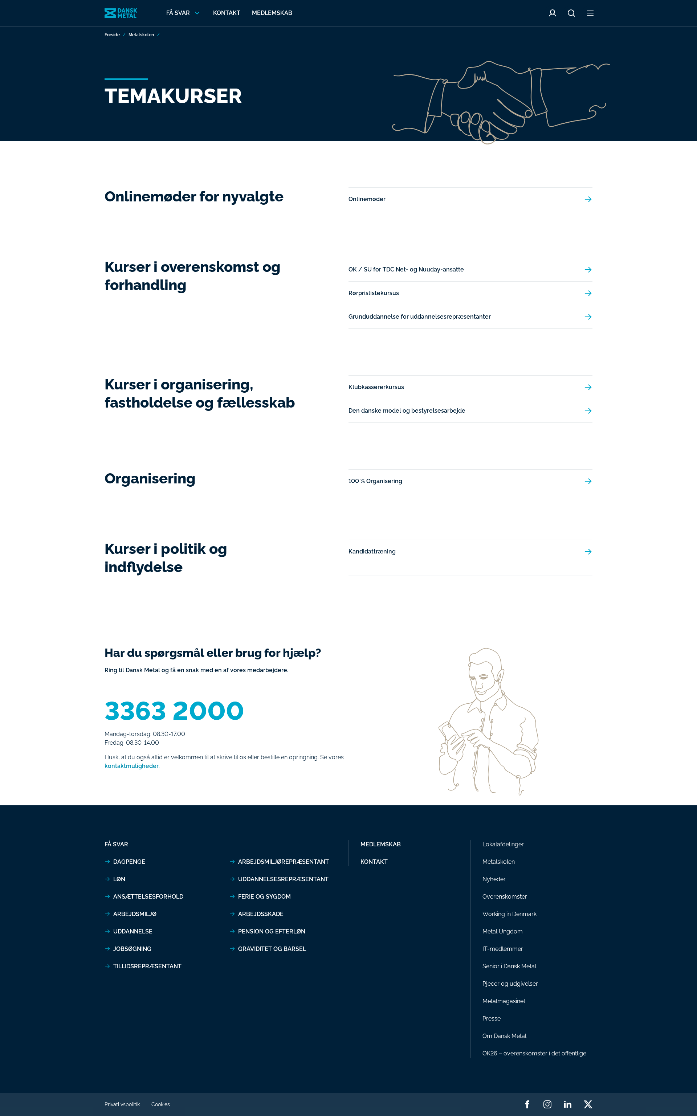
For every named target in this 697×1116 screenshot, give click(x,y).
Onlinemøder (367, 199)
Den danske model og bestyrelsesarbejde (406, 410)
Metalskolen (141, 34)
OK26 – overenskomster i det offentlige (534, 1053)
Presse (491, 1018)
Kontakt (226, 12)
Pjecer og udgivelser (510, 983)
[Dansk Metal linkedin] (567, 1104)
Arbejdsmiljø (134, 914)
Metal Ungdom (502, 931)
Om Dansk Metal (504, 1036)
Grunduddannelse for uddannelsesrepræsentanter (419, 316)
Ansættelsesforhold (148, 896)
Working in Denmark (509, 914)
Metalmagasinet (503, 1001)
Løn (119, 879)
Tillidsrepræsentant (147, 966)
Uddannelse (132, 931)
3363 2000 (174, 711)
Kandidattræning (372, 551)
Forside (112, 34)
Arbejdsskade (261, 914)
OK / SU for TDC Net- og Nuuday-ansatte (406, 269)
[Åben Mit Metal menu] (553, 13)
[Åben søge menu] (571, 13)
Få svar (116, 844)
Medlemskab (272, 12)
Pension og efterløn (271, 931)
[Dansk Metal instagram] (547, 1104)
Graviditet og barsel (272, 948)
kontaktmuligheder (132, 766)
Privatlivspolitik (122, 1104)
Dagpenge (129, 861)
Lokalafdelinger (503, 844)
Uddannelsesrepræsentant (283, 879)
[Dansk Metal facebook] (527, 1104)
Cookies (160, 1104)
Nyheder (494, 879)
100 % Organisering (375, 481)
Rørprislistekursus (373, 293)
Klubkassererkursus (376, 387)
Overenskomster (504, 896)
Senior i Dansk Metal (509, 966)
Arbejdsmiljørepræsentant (283, 861)
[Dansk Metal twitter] (588, 1104)
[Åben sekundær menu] (590, 13)
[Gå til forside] (121, 13)
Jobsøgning (132, 948)
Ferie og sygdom (264, 896)
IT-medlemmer (502, 948)
